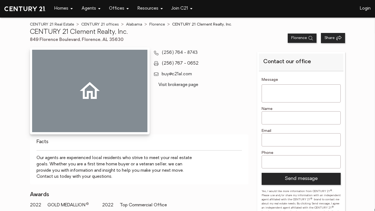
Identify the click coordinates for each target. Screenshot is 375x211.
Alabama (134, 25)
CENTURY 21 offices (100, 25)
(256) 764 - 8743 (180, 53)
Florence (157, 25)
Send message (301, 178)
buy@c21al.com (177, 74)
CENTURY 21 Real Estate (52, 25)
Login (365, 8)
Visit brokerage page (178, 85)
